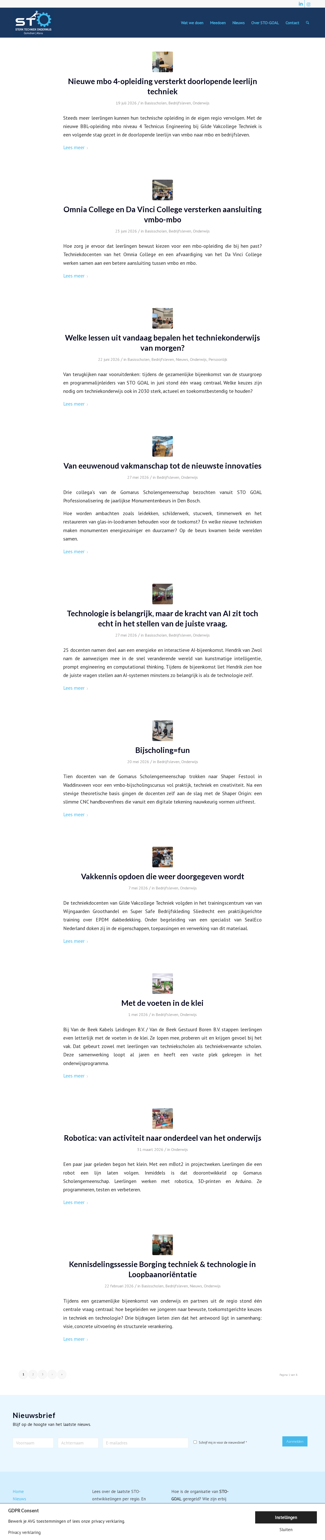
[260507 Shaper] (162, 730)
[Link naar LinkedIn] (300, 4)
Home (18, 1491)
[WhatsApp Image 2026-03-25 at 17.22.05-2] (162, 1118)
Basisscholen (155, 102)
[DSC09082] (162, 983)
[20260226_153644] (162, 1245)
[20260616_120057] (162, 62)
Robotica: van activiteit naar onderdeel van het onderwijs (162, 1137)
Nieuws (182, 359)
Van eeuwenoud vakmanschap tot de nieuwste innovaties (162, 465)
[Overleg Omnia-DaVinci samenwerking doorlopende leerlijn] (162, 190)
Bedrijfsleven (179, 102)
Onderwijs (201, 102)
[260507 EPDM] (162, 857)
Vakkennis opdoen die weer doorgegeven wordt (162, 876)
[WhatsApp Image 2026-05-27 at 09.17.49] (162, 446)
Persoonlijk (217, 359)
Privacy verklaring (24, 1532)
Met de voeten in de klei (162, 1002)
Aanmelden (294, 1441)
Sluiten (286, 1530)
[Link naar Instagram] (308, 4)
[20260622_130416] (162, 318)
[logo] (33, 23)
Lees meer (74, 147)
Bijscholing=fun (162, 749)
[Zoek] (308, 23)
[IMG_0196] (162, 594)
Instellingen (286, 1517)
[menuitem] (192, 23)
